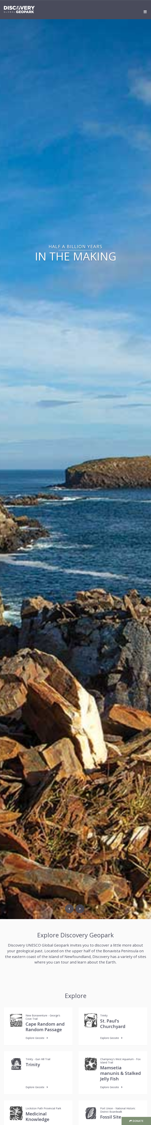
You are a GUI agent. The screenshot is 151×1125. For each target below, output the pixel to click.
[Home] (19, 9)
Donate (137, 1121)
